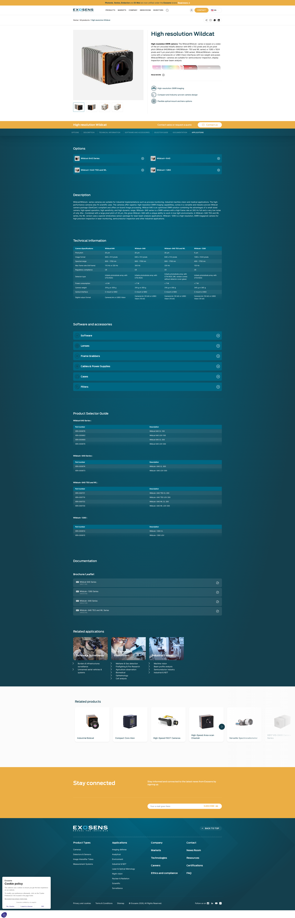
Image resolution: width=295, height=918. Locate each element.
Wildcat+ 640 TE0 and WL (94, 170)
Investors (158, 10)
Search (167, 10)
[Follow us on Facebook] (208, 903)
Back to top (212, 828)
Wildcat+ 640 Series (88, 601)
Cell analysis (121, 678)
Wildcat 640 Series (90, 158)
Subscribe (209, 806)
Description (88, 132)
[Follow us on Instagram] (220, 903)
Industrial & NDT (161, 672)
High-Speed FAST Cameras (166, 738)
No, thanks (10, 906)
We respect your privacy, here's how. (16, 899)
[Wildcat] (91, 107)
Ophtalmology (122, 675)
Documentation (180, 132)
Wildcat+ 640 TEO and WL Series (94, 610)
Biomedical (120, 672)
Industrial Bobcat (85, 738)
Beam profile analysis (163, 666)
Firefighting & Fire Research (128, 666)
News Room (145, 10)
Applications (198, 132)
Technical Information (109, 132)
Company (133, 10)
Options (75, 132)
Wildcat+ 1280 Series (89, 591)
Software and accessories (137, 132)
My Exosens (191, 10)
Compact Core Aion (125, 738)
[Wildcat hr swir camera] (78, 107)
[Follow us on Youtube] (216, 903)
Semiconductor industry (164, 669)
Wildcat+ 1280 (164, 170)
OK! (42, 906)
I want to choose (26, 906)
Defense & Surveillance (90, 655)
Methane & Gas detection (127, 663)
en (215, 10)
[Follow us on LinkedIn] (212, 903)
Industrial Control (162, 655)
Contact (201, 10)
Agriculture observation (126, 669)
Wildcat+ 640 (163, 158)
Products (110, 10)
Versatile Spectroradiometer (243, 738)
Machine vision (160, 663)
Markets (122, 10)
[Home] (83, 10)
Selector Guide (161, 132)
